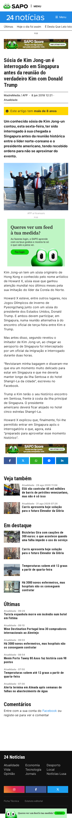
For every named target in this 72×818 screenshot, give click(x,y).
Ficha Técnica (11, 801)
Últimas (12, 604)
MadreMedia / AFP (16, 95)
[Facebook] (36, 789)
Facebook (49, 711)
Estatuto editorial (34, 801)
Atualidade (10, 99)
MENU (37, 6)
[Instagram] (14, 789)
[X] (57, 789)
